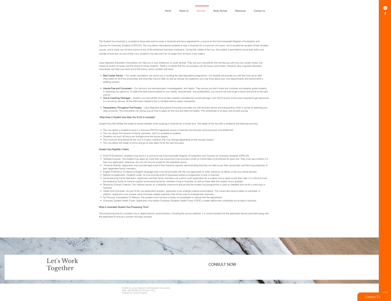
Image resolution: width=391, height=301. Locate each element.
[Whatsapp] (385, 8)
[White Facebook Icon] (385, 13)
